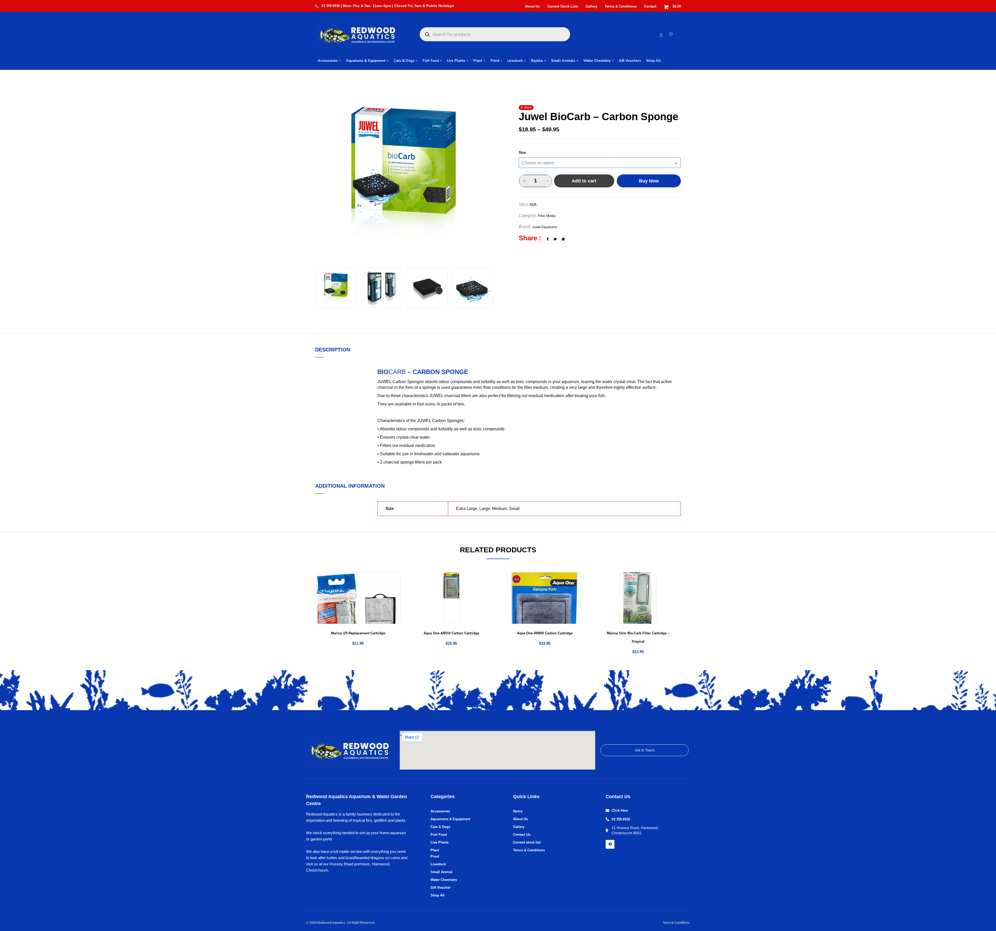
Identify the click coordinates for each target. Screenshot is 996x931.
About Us (532, 6)
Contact (650, 6)
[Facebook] (547, 239)
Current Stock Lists (562, 6)
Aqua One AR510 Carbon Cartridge (451, 633)
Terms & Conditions (621, 6)
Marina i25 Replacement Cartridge (358, 633)
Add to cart (584, 181)
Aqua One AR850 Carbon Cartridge (544, 633)
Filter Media (546, 216)
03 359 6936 (330, 6)
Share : (530, 238)
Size (522, 152)
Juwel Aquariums (544, 227)
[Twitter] (555, 239)
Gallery (591, 6)
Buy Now (649, 181)
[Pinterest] (563, 239)
